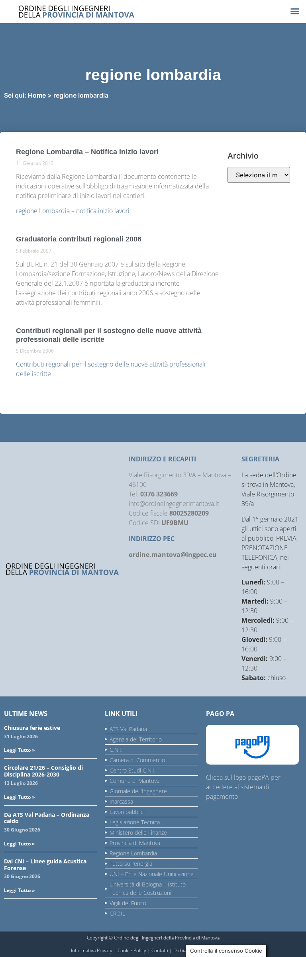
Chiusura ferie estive (32, 727)
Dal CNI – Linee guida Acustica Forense (45, 864)
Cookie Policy (132, 950)
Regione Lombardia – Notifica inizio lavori (87, 152)
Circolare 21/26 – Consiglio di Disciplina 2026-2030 (43, 771)
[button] (295, 11)
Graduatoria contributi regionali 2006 (78, 239)
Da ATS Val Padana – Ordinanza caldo (46, 818)
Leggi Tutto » (19, 750)
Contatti (159, 950)
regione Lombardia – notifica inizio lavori (72, 210)
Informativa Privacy (91, 950)
